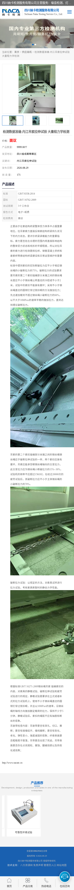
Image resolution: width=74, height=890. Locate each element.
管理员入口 (50, 865)
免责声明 (38, 865)
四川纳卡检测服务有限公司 (30, 861)
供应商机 (27, 52)
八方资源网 (26, 865)
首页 (16, 52)
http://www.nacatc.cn (12, 762)
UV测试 (55, 832)
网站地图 (62, 865)
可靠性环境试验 (19, 832)
